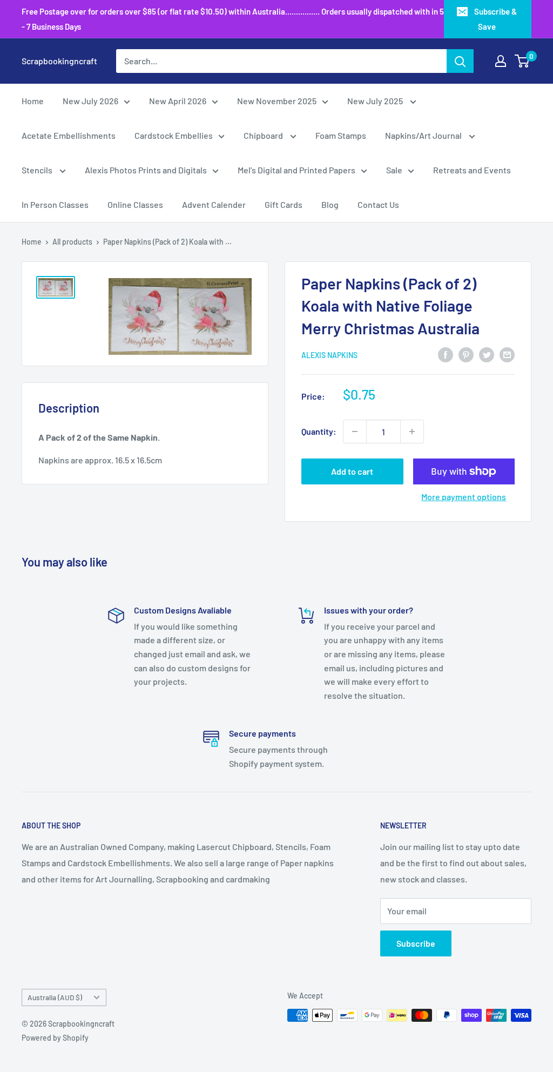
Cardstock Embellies (173, 135)
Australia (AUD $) (55, 997)
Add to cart (352, 471)
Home (33, 101)
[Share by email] (507, 354)
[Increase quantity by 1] (412, 431)
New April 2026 (177, 101)
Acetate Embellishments (69, 135)
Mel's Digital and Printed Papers (296, 170)
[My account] (500, 61)
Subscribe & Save (495, 18)
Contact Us (378, 204)
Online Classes (135, 204)
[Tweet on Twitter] (486, 354)
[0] (522, 61)
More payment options (463, 496)
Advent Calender (214, 204)
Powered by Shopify (55, 1037)
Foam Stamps (340, 135)
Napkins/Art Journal (424, 135)
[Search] (460, 61)
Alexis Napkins (329, 355)
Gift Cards (283, 204)
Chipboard (264, 135)
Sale (394, 170)
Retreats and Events (472, 170)
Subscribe (415, 943)
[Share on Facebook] (445, 354)
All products (72, 241)
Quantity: (318, 431)
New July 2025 (375, 101)
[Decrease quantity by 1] (354, 431)
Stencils (38, 170)
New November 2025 (276, 101)
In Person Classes (55, 204)
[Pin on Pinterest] (466, 354)
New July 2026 (90, 101)
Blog (330, 204)
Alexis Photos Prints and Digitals (146, 170)
